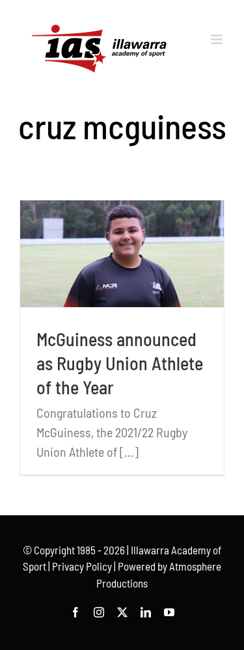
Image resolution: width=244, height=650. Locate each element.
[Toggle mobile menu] (217, 39)
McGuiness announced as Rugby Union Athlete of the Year (119, 363)
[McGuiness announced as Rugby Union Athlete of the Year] (122, 253)
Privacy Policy (82, 566)
